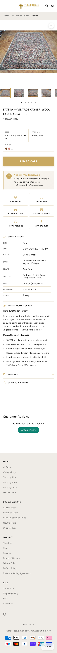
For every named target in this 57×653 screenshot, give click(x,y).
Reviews (7, 553)
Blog (5, 548)
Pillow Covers (9, 492)
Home (6, 16)
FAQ (5, 598)
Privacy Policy (10, 563)
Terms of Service (11, 558)
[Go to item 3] (32, 93)
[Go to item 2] (19, 93)
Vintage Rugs (9, 472)
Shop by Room (10, 482)
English (27, 624)
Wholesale (8, 603)
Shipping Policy (10, 593)
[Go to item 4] (46, 93)
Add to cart (29, 161)
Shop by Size (9, 477)
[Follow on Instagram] (4, 614)
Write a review (28, 429)
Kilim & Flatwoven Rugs (14, 517)
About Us (7, 543)
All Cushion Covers (20, 16)
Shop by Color (10, 487)
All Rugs (7, 467)
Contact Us (8, 588)
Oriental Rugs (10, 528)
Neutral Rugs (9, 523)
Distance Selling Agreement (17, 573)
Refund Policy (10, 568)
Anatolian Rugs (10, 512)
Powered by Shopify (41, 631)
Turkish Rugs (9, 507)
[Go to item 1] (5, 93)
